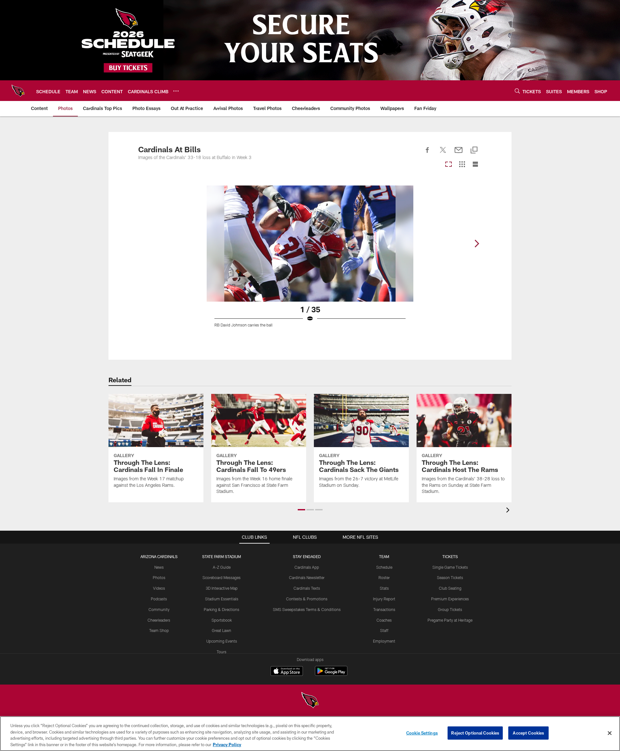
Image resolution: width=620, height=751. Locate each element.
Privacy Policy (227, 744)
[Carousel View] (448, 164)
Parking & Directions (221, 609)
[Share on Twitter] (443, 153)
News (159, 567)
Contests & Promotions (306, 598)
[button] (301, 509)
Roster (384, 577)
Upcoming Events (221, 641)
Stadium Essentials (221, 598)
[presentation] (509, 510)
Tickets (450, 556)
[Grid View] (462, 164)
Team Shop (159, 630)
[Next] (476, 243)
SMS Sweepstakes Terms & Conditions (307, 609)
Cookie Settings (422, 733)
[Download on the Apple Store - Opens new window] (287, 671)
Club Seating (450, 588)
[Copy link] (474, 150)
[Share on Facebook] (427, 153)
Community (159, 609)
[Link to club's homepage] (18, 90)
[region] (310, 733)
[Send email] (458, 153)
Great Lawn (221, 630)
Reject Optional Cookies (475, 733)
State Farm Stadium (221, 556)
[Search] (517, 90)
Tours (221, 651)
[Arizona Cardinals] (310, 701)
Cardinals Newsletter (307, 577)
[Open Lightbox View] (310, 260)
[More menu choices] (176, 91)
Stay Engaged (307, 556)
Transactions (384, 609)
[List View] (475, 164)
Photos (159, 577)
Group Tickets (450, 609)
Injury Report (384, 598)
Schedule (384, 567)
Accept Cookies (528, 733)
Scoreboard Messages (221, 577)
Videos (159, 588)
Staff (384, 630)
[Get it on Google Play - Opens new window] (331, 674)
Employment (384, 641)
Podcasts (159, 598)
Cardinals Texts (307, 588)
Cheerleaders (159, 620)
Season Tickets (450, 577)
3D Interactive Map (222, 588)
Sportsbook (222, 620)
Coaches (384, 620)
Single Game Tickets (450, 567)
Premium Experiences (450, 598)
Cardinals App (306, 567)
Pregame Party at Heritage (450, 620)
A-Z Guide (222, 567)
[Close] (610, 733)
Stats (384, 588)
